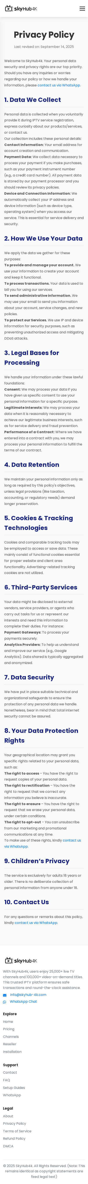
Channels (11, 1036)
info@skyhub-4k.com (28, 994)
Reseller (9, 1044)
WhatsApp (12, 1095)
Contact (10, 1072)
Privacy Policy (14, 1123)
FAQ (6, 1080)
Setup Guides (14, 1087)
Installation (12, 1051)
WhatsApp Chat (23, 1001)
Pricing (8, 1029)
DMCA (8, 1146)
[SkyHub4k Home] (21, 8)
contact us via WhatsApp (59, 85)
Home (8, 1021)
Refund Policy (14, 1138)
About (8, 1116)
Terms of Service (17, 1131)
